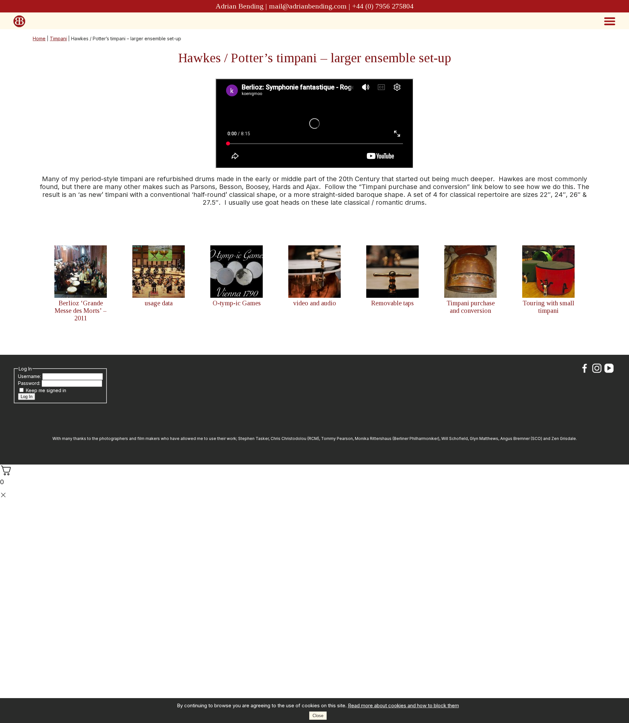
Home (39, 38)
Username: (30, 376)
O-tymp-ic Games (237, 303)
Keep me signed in (46, 390)
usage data (159, 303)
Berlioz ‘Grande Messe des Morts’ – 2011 (80, 310)
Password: (30, 383)
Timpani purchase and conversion (471, 306)
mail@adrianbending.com (308, 6)
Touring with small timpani (548, 306)
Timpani (58, 38)
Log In (26, 396)
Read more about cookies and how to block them (403, 705)
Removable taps (392, 303)
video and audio (314, 303)
